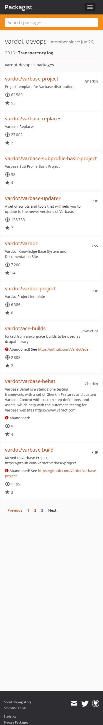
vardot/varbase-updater (32, 198)
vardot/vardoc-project (30, 288)
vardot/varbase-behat (30, 381)
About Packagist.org (18, 702)
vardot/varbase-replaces (33, 118)
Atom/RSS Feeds (15, 708)
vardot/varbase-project (31, 78)
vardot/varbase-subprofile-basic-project (51, 158)
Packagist (18, 7)
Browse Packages (16, 722)
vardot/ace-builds (25, 328)
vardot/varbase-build (29, 449)
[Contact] (74, 703)
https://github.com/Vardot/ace (63, 349)
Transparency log (35, 53)
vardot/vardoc (21, 243)
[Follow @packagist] (84, 703)
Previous (15, 510)
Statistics (10, 716)
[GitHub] (95, 703)
